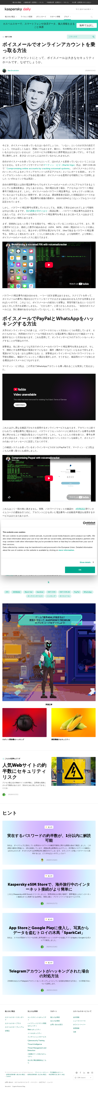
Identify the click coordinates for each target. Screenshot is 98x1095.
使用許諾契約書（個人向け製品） (16, 1074)
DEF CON (8, 37)
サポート (53, 1011)
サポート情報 (55, 17)
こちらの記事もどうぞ (12, 758)
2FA (7, 592)
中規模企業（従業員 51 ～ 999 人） (58, 2)
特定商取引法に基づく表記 (57, 1074)
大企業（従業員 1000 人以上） (82, 2)
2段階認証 (80, 509)
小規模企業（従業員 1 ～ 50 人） (33, 2)
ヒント (50, 827)
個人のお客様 (55, 1017)
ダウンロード (41, 17)
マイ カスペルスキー (83, 9)
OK (80, 570)
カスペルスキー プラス (13, 1023)
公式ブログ (42, 1082)
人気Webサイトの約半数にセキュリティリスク (24, 771)
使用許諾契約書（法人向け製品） (37, 1074)
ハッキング (51, 596)
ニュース (50, 1082)
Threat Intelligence (35, 1044)
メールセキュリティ (35, 1033)
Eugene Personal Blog (18, 1086)
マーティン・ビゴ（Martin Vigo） (59, 165)
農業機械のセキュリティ (60, 739)
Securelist (8, 1086)
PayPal (76, 592)
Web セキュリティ (34, 1029)
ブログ (66, 17)
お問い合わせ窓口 (56, 1024)
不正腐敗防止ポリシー (56, 1072)
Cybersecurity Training (36, 1040)
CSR (74, 1032)
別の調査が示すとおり (37, 211)
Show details (85, 562)
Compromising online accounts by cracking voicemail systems (38, 168)
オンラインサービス (35, 596)
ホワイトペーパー (79, 1024)
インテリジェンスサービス (37, 1037)
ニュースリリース (79, 1021)
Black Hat (28, 592)
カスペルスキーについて (82, 1011)
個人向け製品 (17, 2)
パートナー (34, 1082)
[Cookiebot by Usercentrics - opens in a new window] (84, 523)
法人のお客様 (33, 1011)
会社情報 (76, 1017)
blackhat (40, 592)
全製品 (7, 1031)
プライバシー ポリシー (41, 1072)
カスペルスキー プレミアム (14, 1027)
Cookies (8, 1076)
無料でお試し (86, 25)
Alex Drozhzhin (13, 70)
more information (66, 550)
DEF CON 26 (65, 592)
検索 (93, 37)
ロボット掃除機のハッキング (13, 739)
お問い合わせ (9, 1082)
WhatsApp (88, 592)
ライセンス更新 (26, 17)
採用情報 (76, 1028)
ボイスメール (65, 596)
